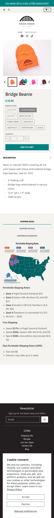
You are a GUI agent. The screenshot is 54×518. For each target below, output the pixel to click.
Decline (25, 504)
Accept (25, 496)
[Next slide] (49, 82)
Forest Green (13, 122)
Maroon (11, 116)
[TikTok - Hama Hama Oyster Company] (32, 36)
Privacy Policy (14, 489)
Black (40, 128)
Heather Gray (27, 128)
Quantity (9, 134)
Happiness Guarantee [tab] (27, 236)
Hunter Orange (28, 110)
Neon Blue (28, 122)
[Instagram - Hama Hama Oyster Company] (27, 36)
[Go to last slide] (5, 82)
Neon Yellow (25, 116)
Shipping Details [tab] (27, 229)
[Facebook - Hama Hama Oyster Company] (22, 36)
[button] (12, 82)
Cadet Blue (12, 128)
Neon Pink (11, 110)
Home (20, 32)
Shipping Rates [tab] (27, 222)
